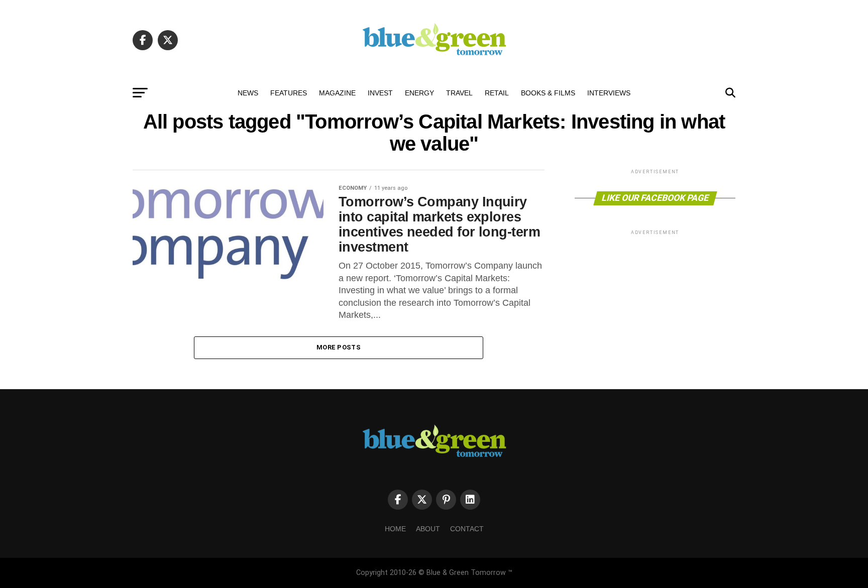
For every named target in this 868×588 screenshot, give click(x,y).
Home (395, 529)
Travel (459, 93)
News (248, 93)
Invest (380, 93)
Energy (419, 93)
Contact (467, 529)
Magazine (337, 93)
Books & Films (548, 93)
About (428, 529)
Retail (497, 93)
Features (288, 93)
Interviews (608, 93)
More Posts (338, 347)
